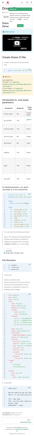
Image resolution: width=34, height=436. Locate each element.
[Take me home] (8, 2)
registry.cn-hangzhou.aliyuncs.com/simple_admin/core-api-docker (17, 84)
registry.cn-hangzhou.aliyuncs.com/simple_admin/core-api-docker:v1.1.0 (17, 90)
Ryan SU (6, 12)
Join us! (20, 25)
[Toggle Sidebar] (3, 2)
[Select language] (23, 2)
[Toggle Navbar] (31, 2)
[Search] (27, 2)
